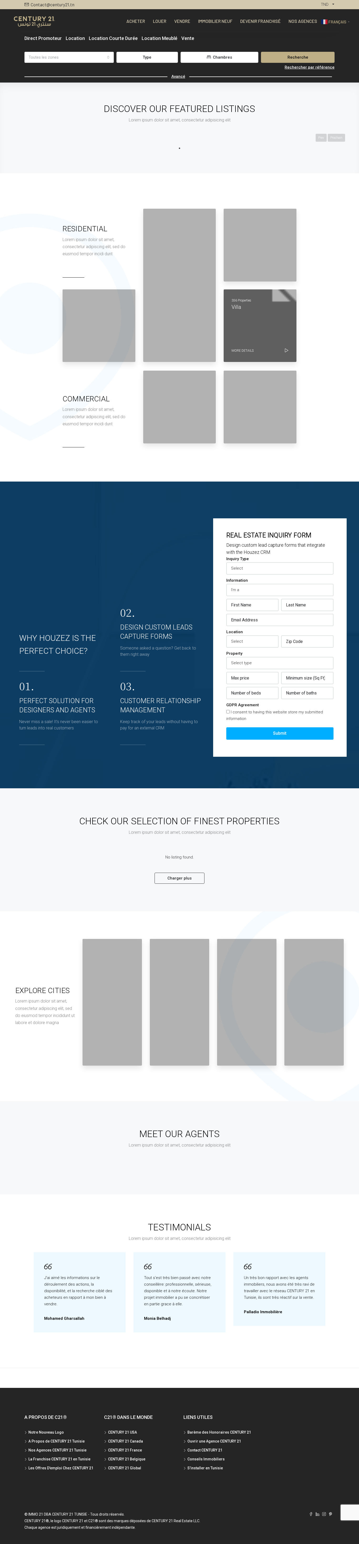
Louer (159, 21)
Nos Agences (303, 21)
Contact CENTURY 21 (204, 1450)
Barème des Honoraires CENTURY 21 (219, 1432)
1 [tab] (179, 148)
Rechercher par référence (310, 67)
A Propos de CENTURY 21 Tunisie (56, 1441)
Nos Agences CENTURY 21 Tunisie (57, 1450)
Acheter (135, 21)
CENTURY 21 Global (124, 1468)
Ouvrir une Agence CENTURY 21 (214, 1441)
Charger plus (179, 878)
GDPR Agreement (242, 705)
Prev (321, 138)
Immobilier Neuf (215, 21)
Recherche (298, 57)
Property (234, 653)
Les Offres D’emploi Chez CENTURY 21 (60, 1468)
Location (234, 632)
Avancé (178, 76)
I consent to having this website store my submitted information (274, 715)
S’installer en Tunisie (205, 1468)
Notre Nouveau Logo (46, 1432)
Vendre (182, 21)
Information (237, 580)
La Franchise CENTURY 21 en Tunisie (59, 1459)
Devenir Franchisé (260, 21)
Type (147, 57)
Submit (279, 733)
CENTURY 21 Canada (125, 1441)
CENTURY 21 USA (122, 1432)
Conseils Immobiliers (206, 1459)
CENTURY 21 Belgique (126, 1459)
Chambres (222, 57)
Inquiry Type (237, 558)
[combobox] (69, 57)
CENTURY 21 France (125, 1450)
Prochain (336, 138)
